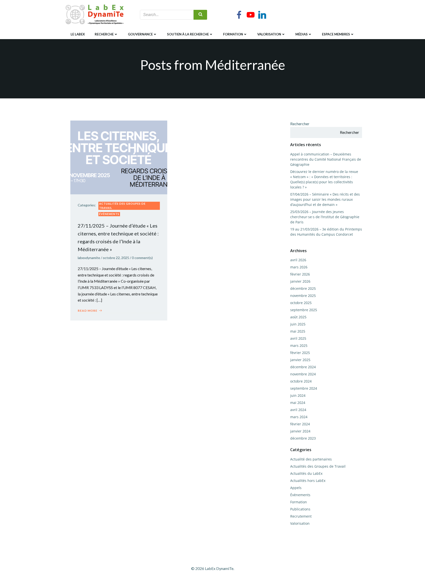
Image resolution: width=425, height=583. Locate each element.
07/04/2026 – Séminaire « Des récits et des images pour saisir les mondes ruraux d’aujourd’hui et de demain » (325, 199)
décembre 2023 (303, 438)
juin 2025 (297, 324)
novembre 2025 (303, 295)
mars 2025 (298, 345)
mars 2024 (298, 416)
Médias (301, 34)
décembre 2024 (303, 367)
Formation (233, 34)
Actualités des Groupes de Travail (122, 205)
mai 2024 (297, 402)
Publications (300, 509)
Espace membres (336, 34)
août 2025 (298, 317)
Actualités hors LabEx (307, 480)
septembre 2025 (303, 309)
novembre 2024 (303, 374)
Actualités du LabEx (306, 473)
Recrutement (301, 516)
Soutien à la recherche (188, 34)
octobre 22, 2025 (116, 258)
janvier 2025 (300, 359)
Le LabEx (78, 34)
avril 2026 (298, 260)
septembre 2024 (303, 388)
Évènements (109, 213)
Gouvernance (140, 34)
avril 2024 (298, 409)
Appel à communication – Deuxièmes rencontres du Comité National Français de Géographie (325, 159)
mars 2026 (298, 267)
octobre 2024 (301, 381)
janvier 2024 (300, 431)
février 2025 (300, 352)
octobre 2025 (301, 302)
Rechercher (299, 123)
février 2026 (300, 274)
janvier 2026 (300, 281)
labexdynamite (89, 258)
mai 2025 (297, 331)
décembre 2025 (303, 288)
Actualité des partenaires (311, 459)
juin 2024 (297, 395)
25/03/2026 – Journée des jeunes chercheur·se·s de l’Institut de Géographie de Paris (324, 216)
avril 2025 (298, 338)
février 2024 (300, 424)
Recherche (104, 34)
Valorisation (269, 34)
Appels (296, 487)
